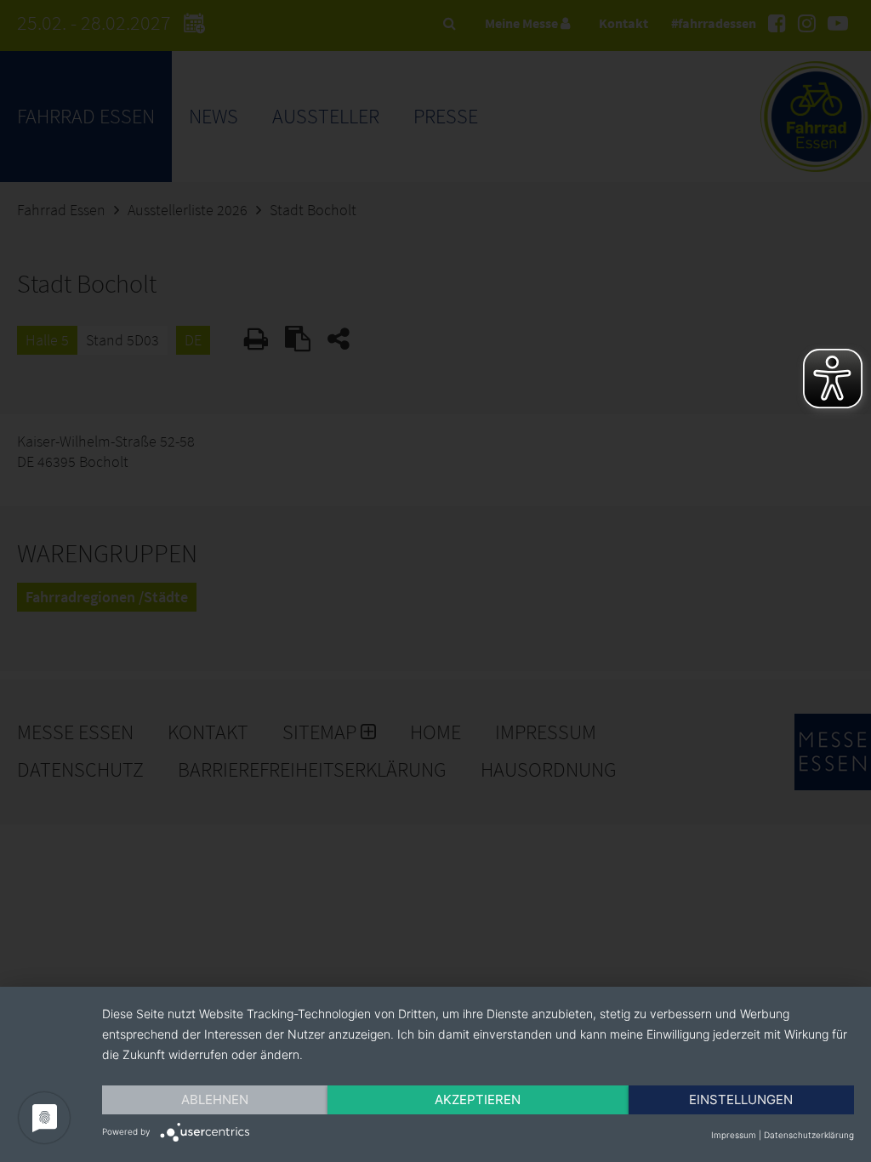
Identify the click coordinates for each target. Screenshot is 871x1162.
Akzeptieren (478, 1099)
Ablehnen (214, 1099)
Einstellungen (741, 1099)
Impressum (733, 1135)
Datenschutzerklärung (809, 1135)
